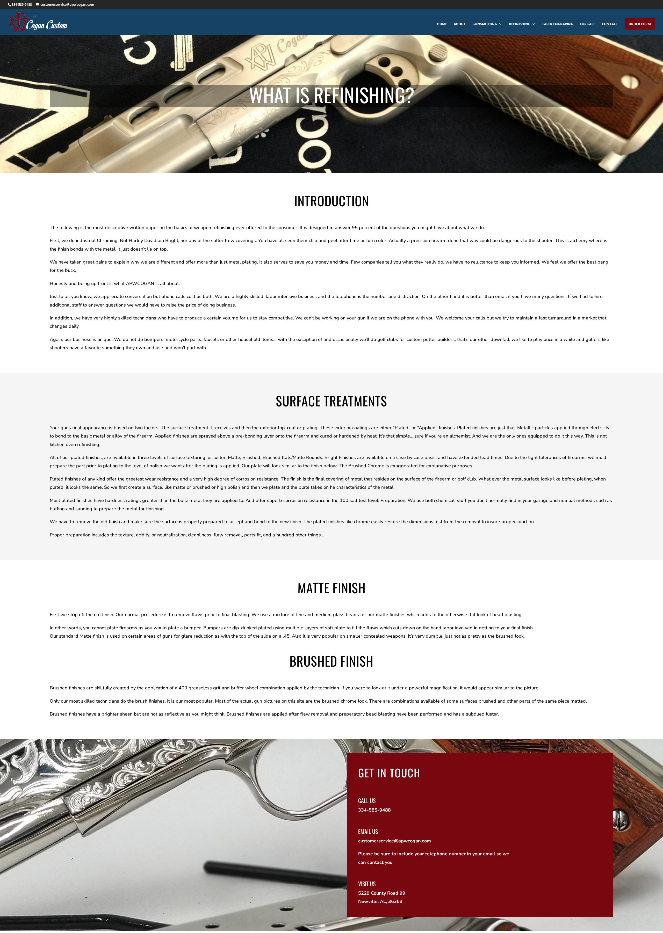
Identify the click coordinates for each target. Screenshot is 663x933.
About (460, 24)
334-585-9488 (22, 4)
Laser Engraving (557, 24)
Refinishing (519, 24)
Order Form (640, 23)
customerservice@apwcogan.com (394, 841)
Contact (610, 24)
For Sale (587, 24)
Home (442, 24)
